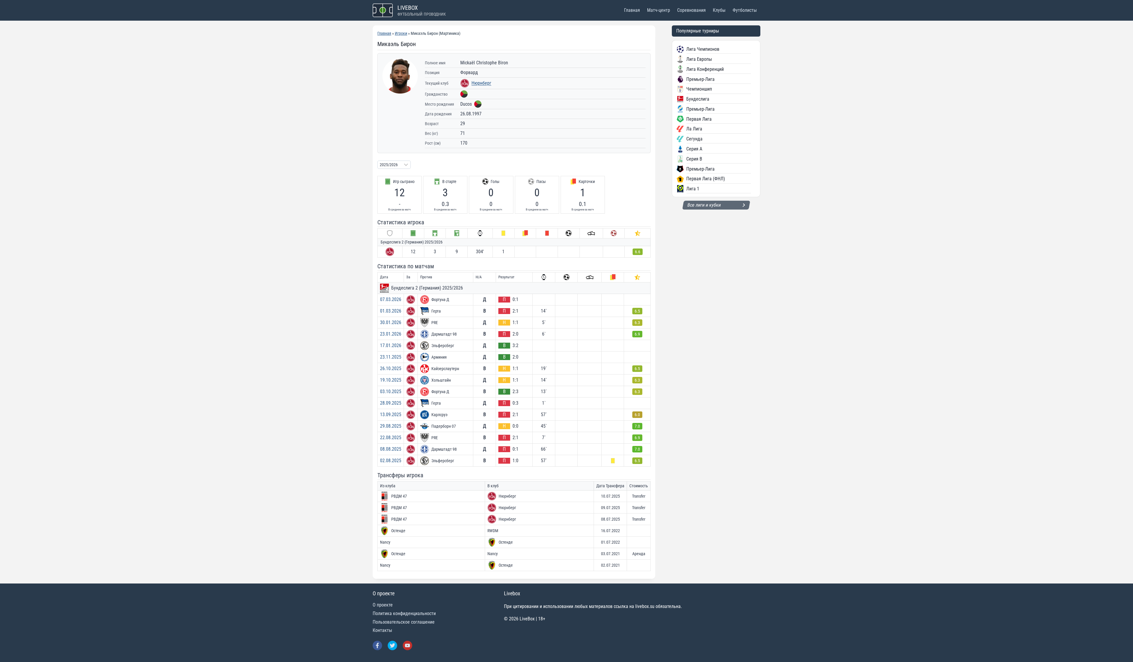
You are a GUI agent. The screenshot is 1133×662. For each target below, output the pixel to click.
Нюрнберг (481, 83)
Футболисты (745, 10)
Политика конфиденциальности (404, 613)
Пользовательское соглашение (404, 622)
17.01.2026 (390, 345)
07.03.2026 (390, 299)
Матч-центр (658, 10)
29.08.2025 (390, 426)
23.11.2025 (390, 357)
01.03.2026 (390, 311)
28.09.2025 (390, 403)
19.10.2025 (390, 380)
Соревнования (691, 10)
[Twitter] (392, 645)
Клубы (719, 10)
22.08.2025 (390, 437)
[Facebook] (377, 645)
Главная (632, 10)
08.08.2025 (390, 449)
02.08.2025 (390, 460)
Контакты (382, 630)
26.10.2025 (390, 368)
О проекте (383, 605)
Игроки (401, 33)
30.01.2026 (390, 322)
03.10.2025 (390, 391)
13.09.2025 (390, 414)
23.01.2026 (390, 334)
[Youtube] (407, 645)
